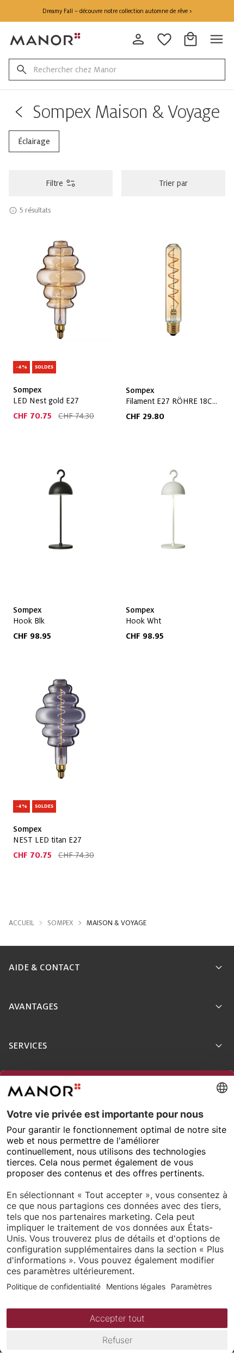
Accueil (21, 923)
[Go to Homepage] (46, 39)
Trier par (173, 183)
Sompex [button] (60, 923)
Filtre (54, 183)
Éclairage (34, 141)
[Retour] (18, 112)
